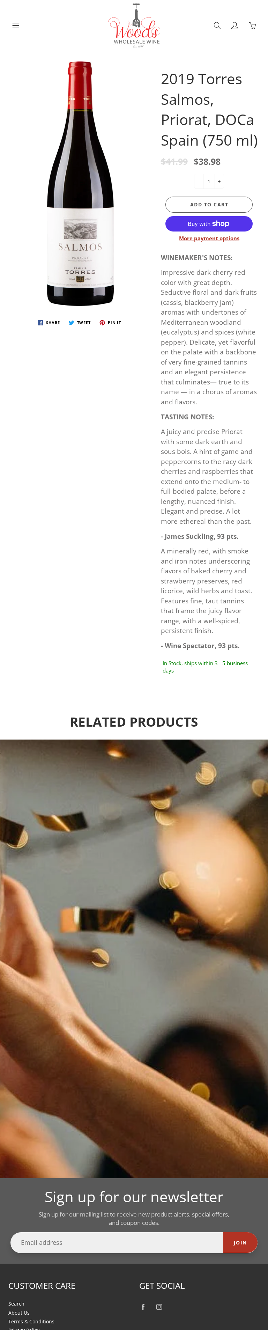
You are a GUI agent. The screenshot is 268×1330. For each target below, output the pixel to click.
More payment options (209, 238)
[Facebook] (143, 1307)
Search (16, 1304)
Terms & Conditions (31, 1321)
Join (240, 1242)
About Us (19, 1313)
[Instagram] (159, 1307)
